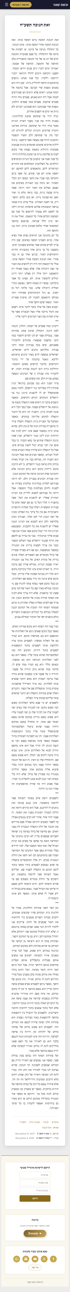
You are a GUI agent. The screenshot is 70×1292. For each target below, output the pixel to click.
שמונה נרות (34, 1122)
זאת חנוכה (46, 1127)
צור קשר (35, 1267)
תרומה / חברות (21, 4)
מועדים (55, 1122)
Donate (33, 1233)
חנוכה (46, 1122)
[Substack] (25, 1259)
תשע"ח (23, 1122)
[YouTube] (35, 1259)
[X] (44, 1259)
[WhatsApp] (16, 1259)
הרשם (35, 1198)
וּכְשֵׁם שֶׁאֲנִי (60, 5)
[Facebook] (53, 1259)
